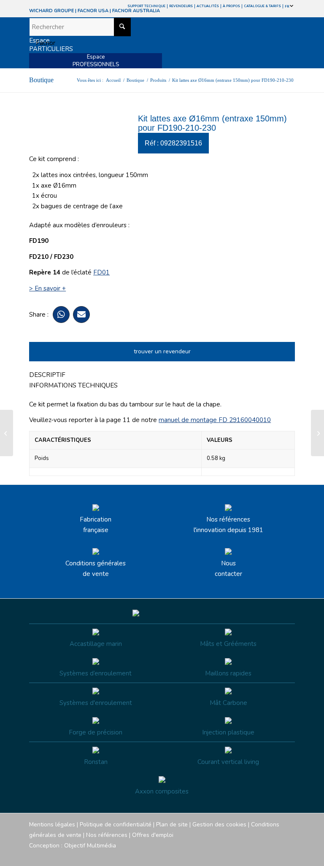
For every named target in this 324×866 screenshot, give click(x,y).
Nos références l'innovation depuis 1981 (228, 524)
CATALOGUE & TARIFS (262, 6)
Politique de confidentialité (115, 824)
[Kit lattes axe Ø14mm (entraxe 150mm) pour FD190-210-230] (6, 433)
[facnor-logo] (122, 43)
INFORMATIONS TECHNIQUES (73, 385)
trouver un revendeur (162, 351)
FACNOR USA (93, 11)
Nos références (106, 835)
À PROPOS (231, 6)
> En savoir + (47, 288)
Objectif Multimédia (90, 846)
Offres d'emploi (152, 835)
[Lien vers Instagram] (250, 855)
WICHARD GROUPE (51, 11)
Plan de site (172, 824)
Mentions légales (52, 824)
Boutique (41, 79)
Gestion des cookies (219, 824)
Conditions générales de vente (95, 568)
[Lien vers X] (276, 855)
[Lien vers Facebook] (238, 855)
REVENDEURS (181, 6)
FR (287, 6)
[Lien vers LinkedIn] (288, 855)
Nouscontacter (228, 568)
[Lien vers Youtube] (263, 855)
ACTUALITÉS (208, 6)
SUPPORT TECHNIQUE (146, 6)
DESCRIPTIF (47, 375)
